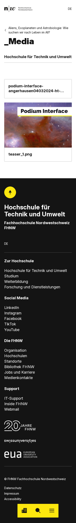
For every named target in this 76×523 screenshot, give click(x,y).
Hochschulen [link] (15, 356)
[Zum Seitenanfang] (10, 192)
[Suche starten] (38, 511)
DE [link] (70, 9)
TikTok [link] (10, 324)
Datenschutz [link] (13, 488)
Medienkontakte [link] (18, 377)
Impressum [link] (11, 493)
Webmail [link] (11, 409)
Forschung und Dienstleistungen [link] (32, 287)
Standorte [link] (13, 361)
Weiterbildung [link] (16, 281)
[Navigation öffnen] (51, 511)
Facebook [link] (13, 318)
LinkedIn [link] (11, 307)
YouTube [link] (11, 329)
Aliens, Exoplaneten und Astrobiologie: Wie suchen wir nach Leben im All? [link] (38, 30)
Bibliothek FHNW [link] (19, 367)
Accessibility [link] (12, 499)
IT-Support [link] (13, 398)
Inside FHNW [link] (16, 404)
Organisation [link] (15, 350)
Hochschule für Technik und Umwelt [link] (35, 270)
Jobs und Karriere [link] (19, 372)
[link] (18, 8)
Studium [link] (11, 276)
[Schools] (24, 511)
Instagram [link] (13, 313)
